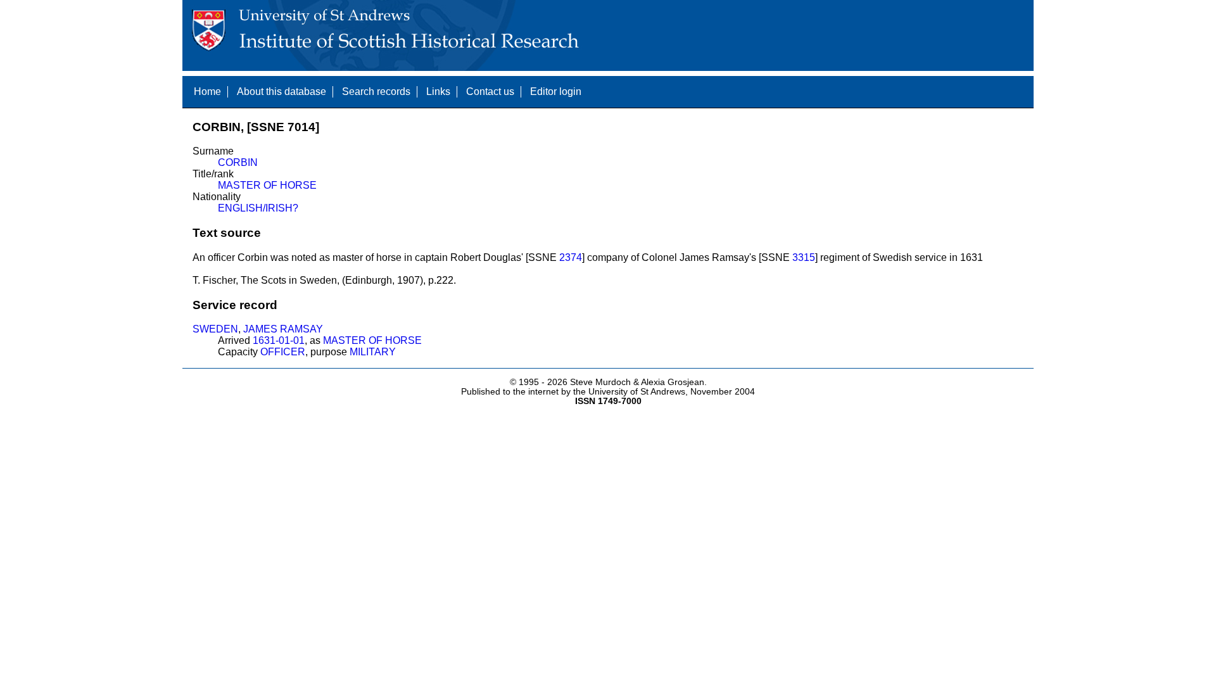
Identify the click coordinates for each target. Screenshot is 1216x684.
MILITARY (373, 351)
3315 (803, 257)
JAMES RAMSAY (283, 329)
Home (207, 91)
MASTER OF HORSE (267, 185)
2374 (570, 257)
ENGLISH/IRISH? (258, 208)
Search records (376, 91)
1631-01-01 (279, 340)
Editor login (555, 91)
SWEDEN (215, 329)
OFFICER (282, 351)
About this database (281, 91)
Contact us (490, 91)
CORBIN (238, 162)
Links (438, 91)
